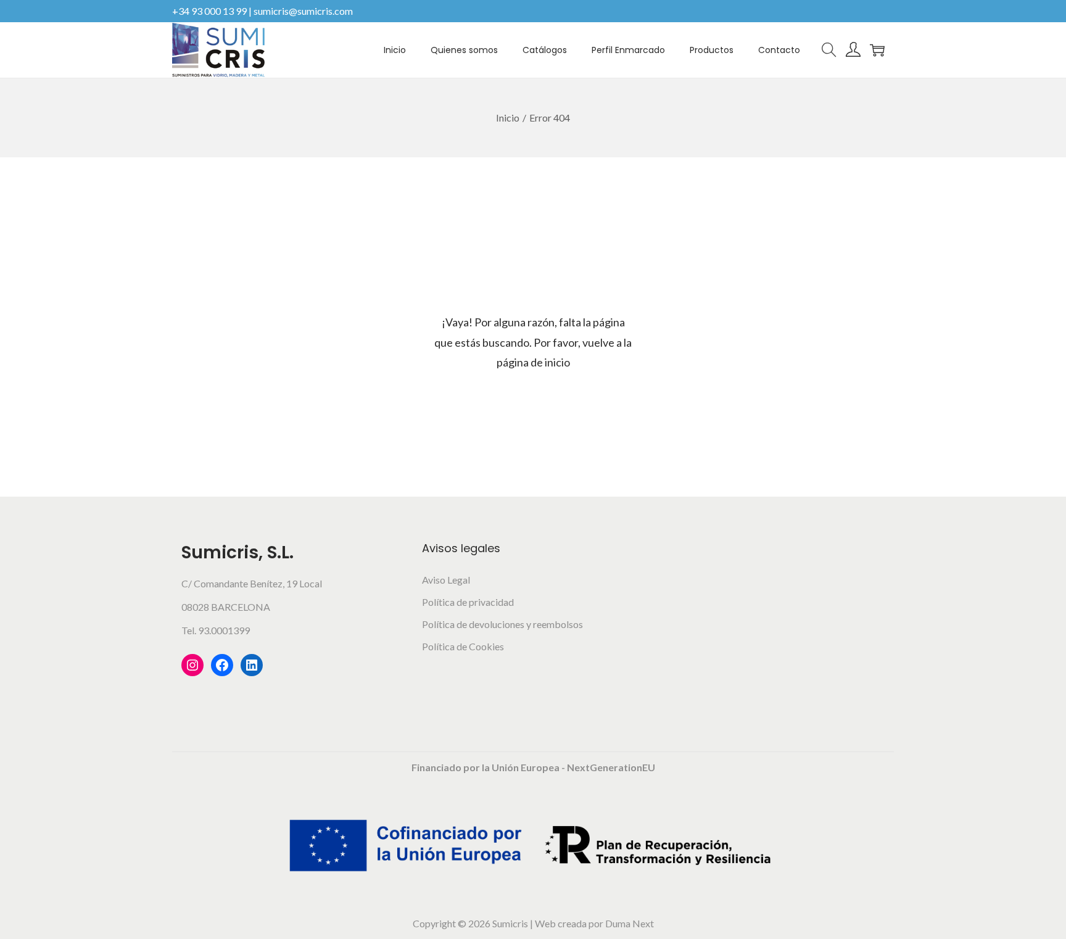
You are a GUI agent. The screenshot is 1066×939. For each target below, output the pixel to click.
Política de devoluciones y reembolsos (502, 624)
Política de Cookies (463, 646)
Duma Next (629, 923)
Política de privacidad (468, 602)
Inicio (507, 117)
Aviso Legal (446, 579)
